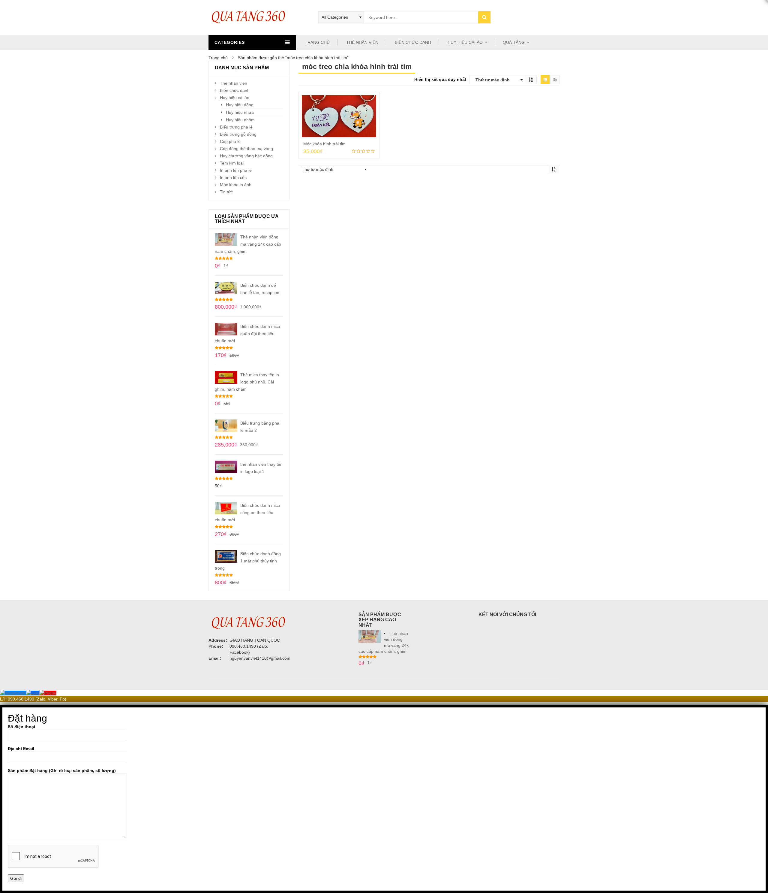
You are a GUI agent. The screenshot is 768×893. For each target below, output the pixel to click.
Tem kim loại (232, 163)
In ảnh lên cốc (233, 177)
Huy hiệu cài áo (234, 97)
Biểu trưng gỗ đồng (238, 134)
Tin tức (226, 191)
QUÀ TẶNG (514, 42)
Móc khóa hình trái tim (324, 143)
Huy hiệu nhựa (240, 112)
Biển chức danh (235, 90)
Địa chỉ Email (21, 748)
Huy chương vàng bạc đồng (246, 155)
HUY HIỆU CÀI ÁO (464, 42)
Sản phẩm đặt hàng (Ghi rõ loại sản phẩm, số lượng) (62, 770)
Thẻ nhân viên (233, 83)
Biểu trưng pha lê (236, 127)
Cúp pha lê (230, 141)
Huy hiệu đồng (240, 104)
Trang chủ (218, 57)
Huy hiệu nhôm (240, 119)
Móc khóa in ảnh (235, 184)
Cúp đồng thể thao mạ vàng (246, 148)
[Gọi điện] (47, 693)
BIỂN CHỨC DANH (412, 42)
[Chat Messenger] (13, 693)
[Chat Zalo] (32, 693)
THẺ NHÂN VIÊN (361, 42)
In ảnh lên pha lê (236, 170)
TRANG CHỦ (317, 42)
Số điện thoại (21, 726)
